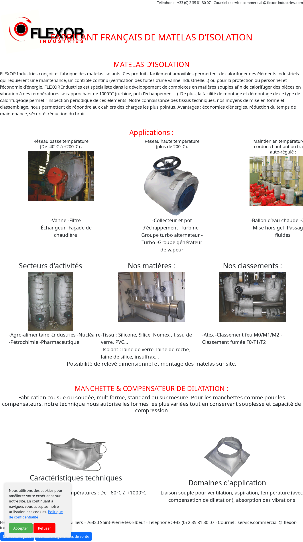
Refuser (44, 528)
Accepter (20, 528)
